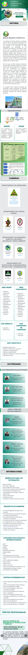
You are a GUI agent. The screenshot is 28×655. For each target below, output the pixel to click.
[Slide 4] (17, 653)
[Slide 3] (14, 653)
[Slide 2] (11, 653)
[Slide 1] (9, 653)
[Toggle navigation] (25, 4)
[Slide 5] (19, 653)
